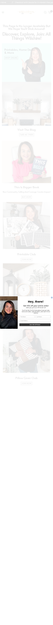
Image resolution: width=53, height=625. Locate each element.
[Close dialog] (52, 297)
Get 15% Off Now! (35, 324)
